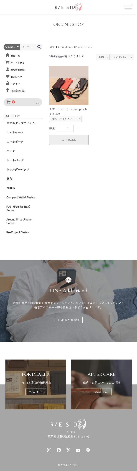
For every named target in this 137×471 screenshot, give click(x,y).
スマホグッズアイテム (20, 123)
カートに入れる (69, 140)
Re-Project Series (17, 232)
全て (52, 47)
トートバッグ (15, 160)
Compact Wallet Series (20, 197)
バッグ (10, 151)
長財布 (10, 188)
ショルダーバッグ (17, 169)
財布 (9, 178)
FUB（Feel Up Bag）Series (19, 208)
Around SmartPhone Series (19, 221)
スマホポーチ (15, 141)
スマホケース (15, 132)
